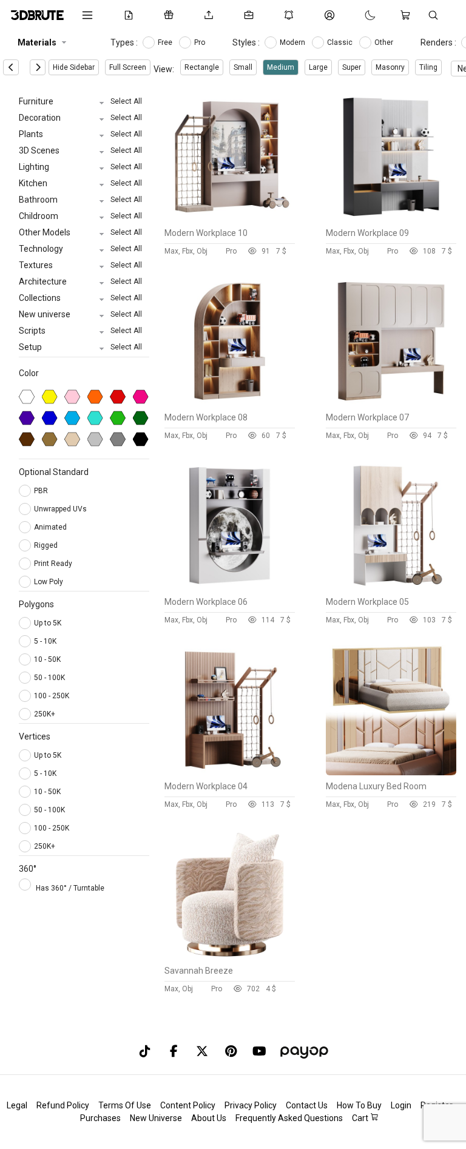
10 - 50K (47, 659)
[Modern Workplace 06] (229, 588)
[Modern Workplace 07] (391, 403)
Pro (200, 42)
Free (166, 42)
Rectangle (201, 67)
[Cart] (408, 15)
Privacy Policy (251, 1105)
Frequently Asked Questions (289, 1118)
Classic (340, 42)
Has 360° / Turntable (70, 888)
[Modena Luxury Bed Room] (391, 772)
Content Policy (187, 1105)
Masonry (390, 67)
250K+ (44, 714)
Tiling (428, 67)
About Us (208, 1118)
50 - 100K (49, 677)
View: (164, 69)
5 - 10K (45, 641)
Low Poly (49, 582)
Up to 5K (47, 623)
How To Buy (359, 1105)
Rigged (46, 545)
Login (401, 1105)
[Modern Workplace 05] (391, 588)
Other (384, 42)
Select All (126, 101)
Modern (293, 42)
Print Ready (54, 563)
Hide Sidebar (74, 67)
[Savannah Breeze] (229, 957)
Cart (361, 1118)
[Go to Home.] (37, 15)
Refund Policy (62, 1105)
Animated (51, 527)
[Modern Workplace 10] (229, 219)
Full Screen (127, 67)
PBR (42, 491)
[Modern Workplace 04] (229, 772)
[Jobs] (251, 15)
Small (243, 67)
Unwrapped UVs (61, 509)
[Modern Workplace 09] (391, 219)
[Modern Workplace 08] (229, 403)
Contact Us (307, 1105)
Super (351, 67)
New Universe (156, 1118)
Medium (280, 67)
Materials (37, 42)
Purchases (100, 1118)
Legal (17, 1105)
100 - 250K (51, 696)
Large (318, 67)
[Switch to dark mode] (358, 15)
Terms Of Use (124, 1105)
